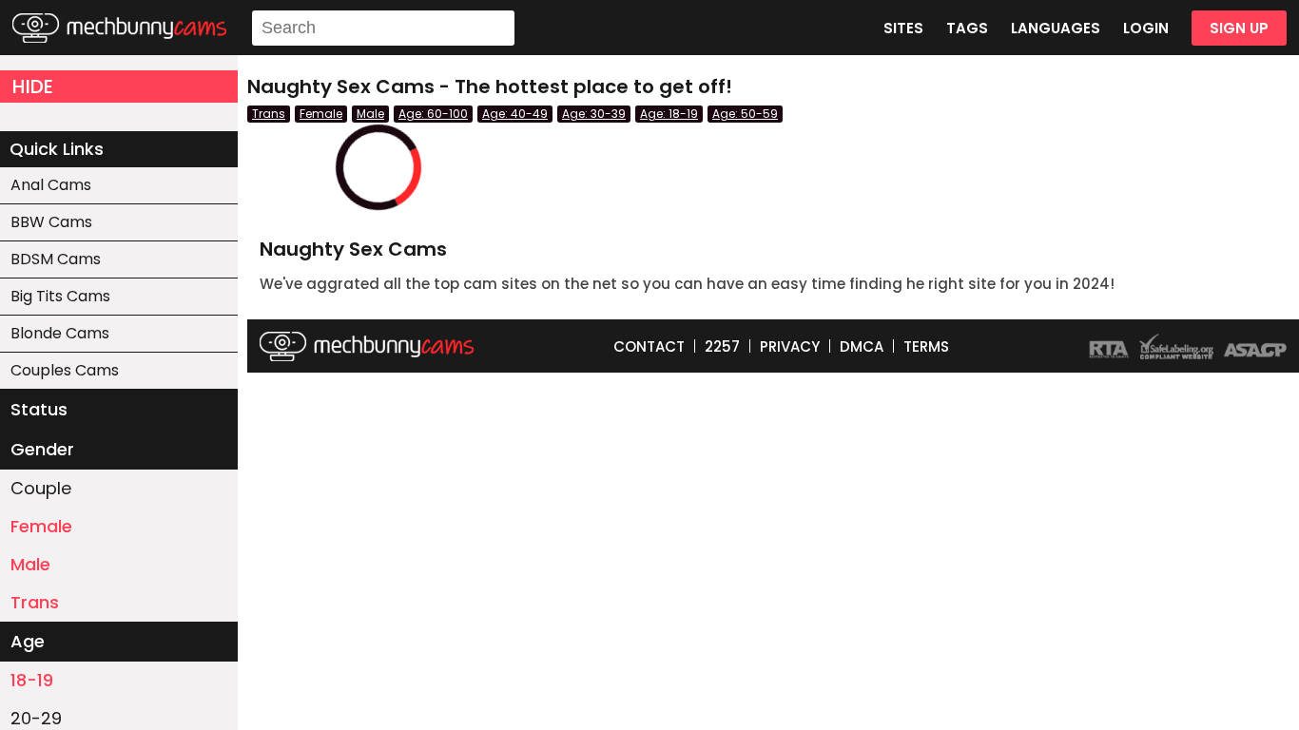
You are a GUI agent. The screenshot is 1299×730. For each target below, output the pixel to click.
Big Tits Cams (60, 296)
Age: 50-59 (745, 114)
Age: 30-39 (594, 114)
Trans (34, 602)
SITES (903, 28)
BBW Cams (51, 222)
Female (41, 526)
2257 (722, 346)
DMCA (861, 346)
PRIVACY (790, 346)
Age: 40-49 (515, 114)
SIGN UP (1239, 28)
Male (30, 564)
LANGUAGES (1055, 28)
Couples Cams (64, 370)
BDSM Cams (55, 259)
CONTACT (649, 346)
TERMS (926, 346)
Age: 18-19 (669, 114)
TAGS (967, 28)
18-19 (31, 680)
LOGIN (1146, 28)
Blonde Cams (59, 333)
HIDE (32, 86)
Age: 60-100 (433, 114)
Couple (40, 488)
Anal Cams (50, 185)
